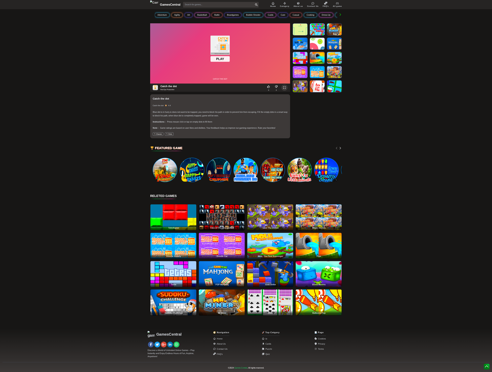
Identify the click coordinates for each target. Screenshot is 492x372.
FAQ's (220, 354)
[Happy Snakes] (192, 170)
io (266, 339)
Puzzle (268, 349)
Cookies (322, 339)
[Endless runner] (245, 170)
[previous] (336, 148)
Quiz (267, 354)
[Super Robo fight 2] (272, 170)
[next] (340, 148)
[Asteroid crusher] (219, 170)
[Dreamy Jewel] (326, 170)
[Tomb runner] (165, 170)
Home (220, 339)
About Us (221, 344)
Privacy (321, 344)
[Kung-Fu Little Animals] (299, 170)
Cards (268, 344)
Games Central (240, 368)
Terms (321, 349)
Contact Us (222, 349)
